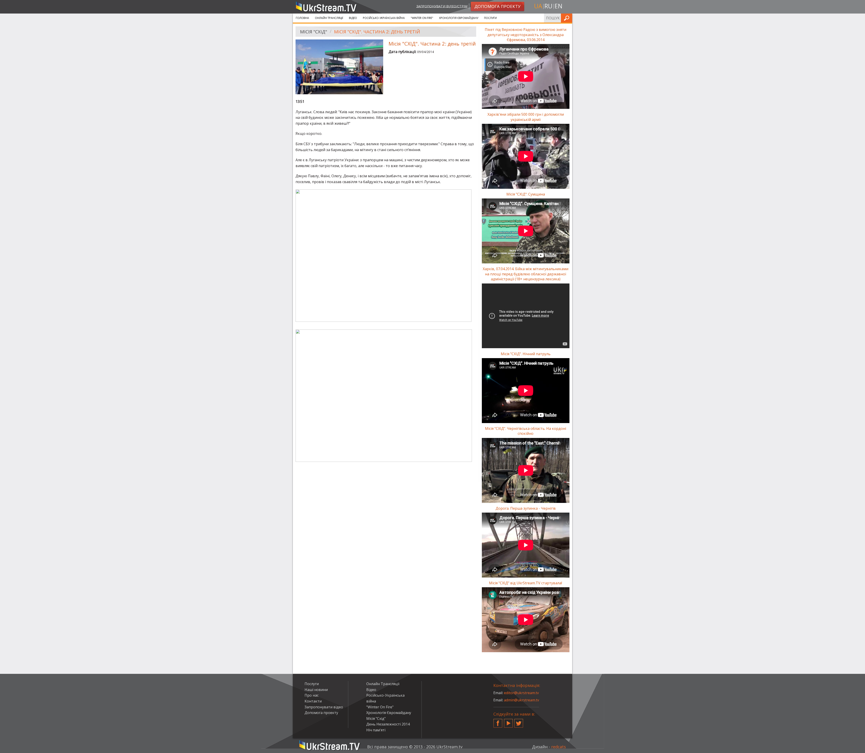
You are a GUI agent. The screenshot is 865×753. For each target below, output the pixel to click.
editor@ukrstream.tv (521, 692)
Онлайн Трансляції (329, 18)
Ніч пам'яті (375, 730)
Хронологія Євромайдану (458, 18)
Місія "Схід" (313, 32)
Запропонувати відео (324, 707)
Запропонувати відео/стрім (441, 6)
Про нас (312, 695)
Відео (353, 18)
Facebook (497, 721)
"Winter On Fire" (422, 18)
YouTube (508, 721)
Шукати (567, 18)
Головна (302, 18)
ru (548, 6)
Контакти (313, 701)
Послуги (490, 18)
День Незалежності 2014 (388, 724)
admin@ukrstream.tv (521, 700)
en (558, 6)
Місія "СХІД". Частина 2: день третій (377, 32)
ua (538, 6)
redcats (558, 746)
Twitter (518, 721)
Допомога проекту (321, 712)
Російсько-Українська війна (384, 18)
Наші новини (316, 689)
